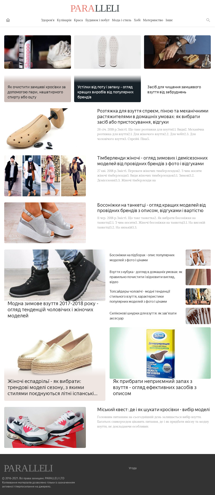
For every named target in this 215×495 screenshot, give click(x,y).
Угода (132, 468)
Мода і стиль (121, 20)
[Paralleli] (95, 9)
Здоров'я (47, 20)
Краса (78, 20)
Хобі (137, 20)
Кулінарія (64, 20)
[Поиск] (208, 20)
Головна (8, 20)
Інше (169, 20)
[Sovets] (29, 469)
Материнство (153, 20)
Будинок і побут (97, 20)
